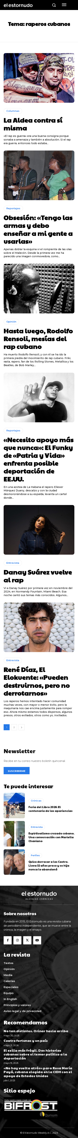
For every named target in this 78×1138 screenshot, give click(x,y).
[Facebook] (8, 940)
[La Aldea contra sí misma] (39, 78)
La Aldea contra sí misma (33, 123)
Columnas (12, 110)
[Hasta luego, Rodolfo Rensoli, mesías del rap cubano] (39, 288)
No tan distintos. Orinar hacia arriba (36, 1031)
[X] (27, 940)
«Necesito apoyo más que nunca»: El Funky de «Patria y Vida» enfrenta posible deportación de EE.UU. (39, 459)
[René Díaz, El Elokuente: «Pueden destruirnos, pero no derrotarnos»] (39, 627)
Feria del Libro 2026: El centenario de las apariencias (50, 809)
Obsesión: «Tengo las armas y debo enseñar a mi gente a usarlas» (38, 229)
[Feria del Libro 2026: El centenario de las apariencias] (14, 805)
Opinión (11, 321)
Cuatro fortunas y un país (26, 1040)
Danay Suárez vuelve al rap (38, 575)
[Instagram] (17, 940)
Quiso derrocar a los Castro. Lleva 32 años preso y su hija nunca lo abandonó (48, 865)
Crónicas (36, 800)
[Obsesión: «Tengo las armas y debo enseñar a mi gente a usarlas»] (39, 175)
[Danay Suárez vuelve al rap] (39, 530)
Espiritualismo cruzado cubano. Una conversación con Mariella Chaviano (51, 837)
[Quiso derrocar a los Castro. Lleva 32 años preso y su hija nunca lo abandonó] (14, 862)
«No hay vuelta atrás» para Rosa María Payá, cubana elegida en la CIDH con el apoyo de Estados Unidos (38, 1072)
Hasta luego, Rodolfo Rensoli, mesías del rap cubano (38, 338)
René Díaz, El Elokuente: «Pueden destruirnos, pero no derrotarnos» (37, 681)
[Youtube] (37, 940)
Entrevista (12, 562)
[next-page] (22, 727)
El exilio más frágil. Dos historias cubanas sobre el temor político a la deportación (35, 1054)
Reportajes (13, 208)
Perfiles (35, 855)
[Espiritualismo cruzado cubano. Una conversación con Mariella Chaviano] (14, 833)
